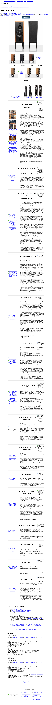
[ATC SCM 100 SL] (15, 96)
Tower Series (20, 14)
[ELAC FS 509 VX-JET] (38, 96)
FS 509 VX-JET (38, 97)
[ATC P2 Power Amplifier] (26, 697)
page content (6, 1)
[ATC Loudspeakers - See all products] (8, 15)
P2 (35, 674)
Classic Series (14, 14)
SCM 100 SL (15, 97)
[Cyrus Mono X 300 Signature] (37, 697)
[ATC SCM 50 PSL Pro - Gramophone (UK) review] (12, 568)
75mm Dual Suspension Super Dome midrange (21, 610)
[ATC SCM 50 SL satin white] (39, 59)
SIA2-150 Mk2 (40, 674)
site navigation (20, 1)
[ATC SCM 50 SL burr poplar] (29, 77)
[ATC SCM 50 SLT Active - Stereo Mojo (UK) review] (12, 591)
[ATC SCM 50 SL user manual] (26, 683)
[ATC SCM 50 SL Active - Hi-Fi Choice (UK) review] (12, 551)
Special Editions (26, 14)
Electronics (31, 14)
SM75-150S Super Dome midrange (35, 618)
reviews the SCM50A (31, 113)
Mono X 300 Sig (36, 699)
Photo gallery (7, 6)
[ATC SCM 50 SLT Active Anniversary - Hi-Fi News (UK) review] (12, 506)
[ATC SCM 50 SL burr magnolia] (38, 77)
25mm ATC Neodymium (18, 637)
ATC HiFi (15, 7)
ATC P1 (32, 674)
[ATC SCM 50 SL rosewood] (21, 73)
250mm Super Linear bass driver (18, 609)
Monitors (42, 14)
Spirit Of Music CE (28, 97)
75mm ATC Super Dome (30, 637)
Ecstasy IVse (36, 695)
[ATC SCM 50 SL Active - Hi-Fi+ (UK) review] (12, 532)
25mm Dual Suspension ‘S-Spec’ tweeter (20, 611)
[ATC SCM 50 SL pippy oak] (13, 77)
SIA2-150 (26, 695)
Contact (15, 6)
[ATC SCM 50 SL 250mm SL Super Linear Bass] (26, 629)
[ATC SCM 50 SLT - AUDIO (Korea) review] (12, 481)
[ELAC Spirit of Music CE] (27, 96)
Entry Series (8, 14)
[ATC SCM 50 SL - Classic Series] (26, 52)
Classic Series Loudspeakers (23, 7)
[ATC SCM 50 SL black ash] (22, 63)
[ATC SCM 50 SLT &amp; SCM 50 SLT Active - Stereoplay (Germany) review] (12, 459)
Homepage (3, 6)
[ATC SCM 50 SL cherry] (13, 63)
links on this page (12, 1)
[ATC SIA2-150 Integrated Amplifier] (26, 693)
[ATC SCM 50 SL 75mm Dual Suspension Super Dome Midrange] (34, 625)
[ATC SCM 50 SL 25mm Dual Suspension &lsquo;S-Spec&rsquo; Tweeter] (17, 625)
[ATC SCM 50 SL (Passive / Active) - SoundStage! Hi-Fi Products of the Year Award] (12, 180)
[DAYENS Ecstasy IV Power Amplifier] (37, 693)
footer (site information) (28, 1)
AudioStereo (3, 7)
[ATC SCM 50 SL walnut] (31, 63)
